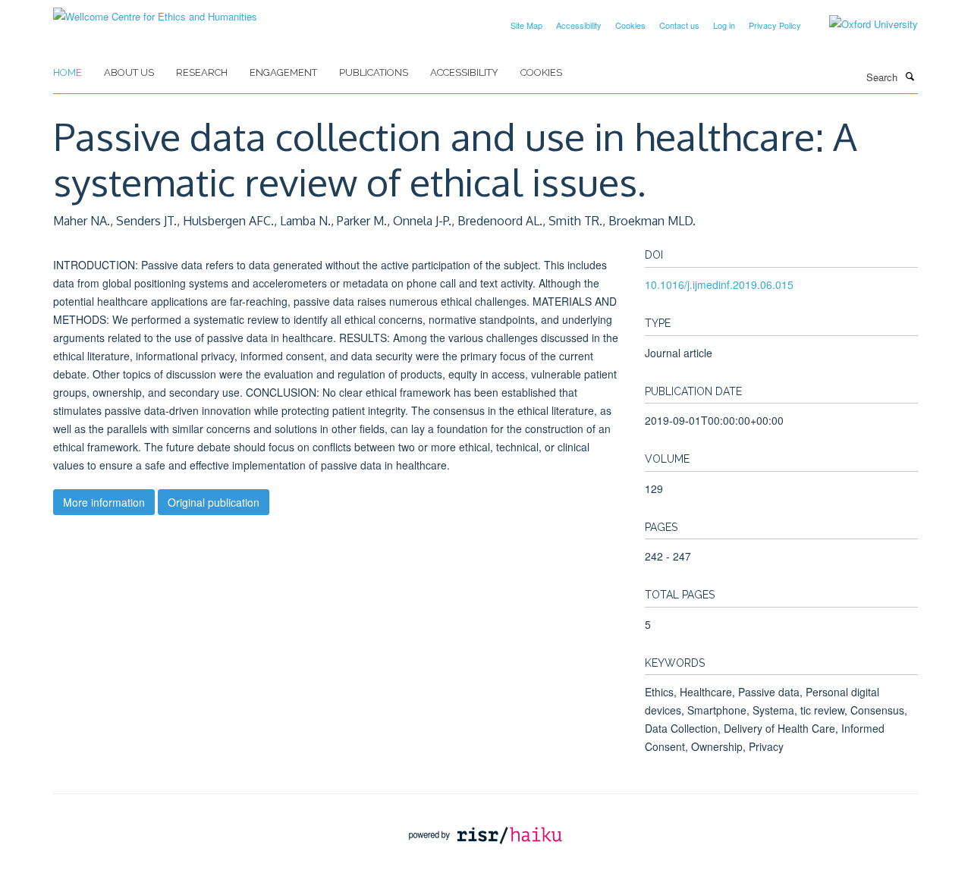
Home (67, 72)
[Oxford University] (862, 24)
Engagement (283, 72)
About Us (129, 72)
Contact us (679, 25)
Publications (373, 72)
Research (202, 72)
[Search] (909, 76)
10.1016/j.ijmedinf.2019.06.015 (719, 284)
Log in (724, 25)
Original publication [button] (213, 502)
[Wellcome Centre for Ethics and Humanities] (155, 11)
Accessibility (579, 25)
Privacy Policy (775, 25)
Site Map (526, 25)
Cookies (630, 25)
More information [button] (104, 502)
